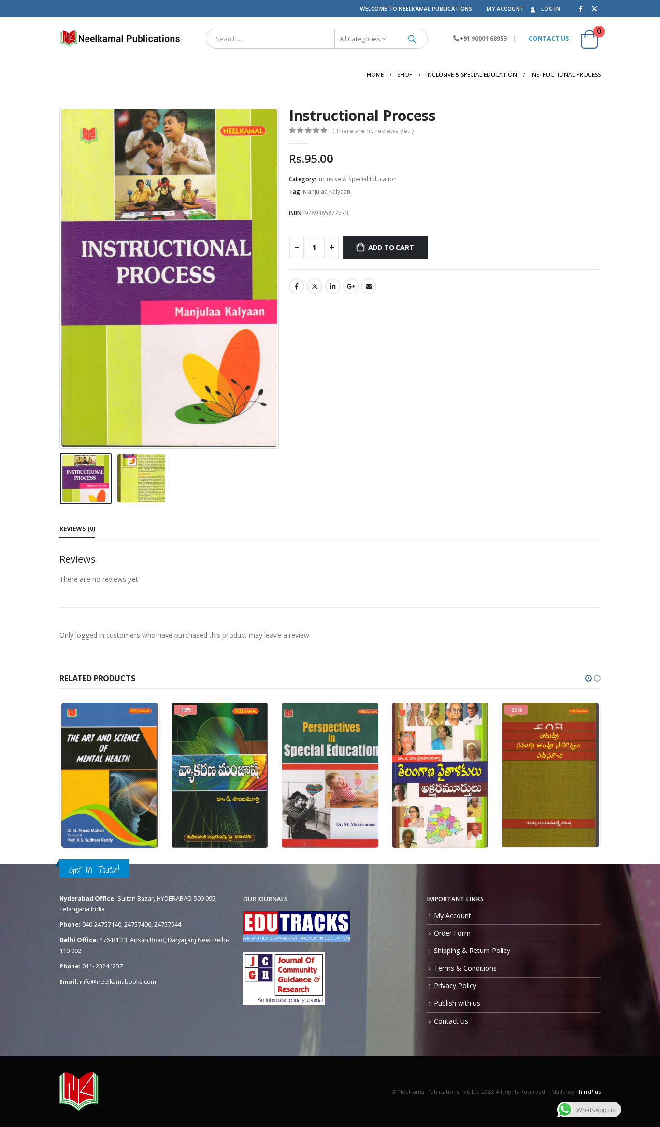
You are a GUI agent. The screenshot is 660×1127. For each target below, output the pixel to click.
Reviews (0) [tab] (77, 528)
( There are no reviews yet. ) (373, 130)
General (190, 785)
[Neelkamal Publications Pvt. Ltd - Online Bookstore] (119, 38)
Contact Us (451, 1020)
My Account (505, 8)
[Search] (412, 38)
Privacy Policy (455, 985)
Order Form (452, 932)
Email (368, 286)
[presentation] (62, 278)
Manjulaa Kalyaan (326, 192)
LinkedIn (333, 286)
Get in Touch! (94, 870)
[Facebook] (580, 8)
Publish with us (457, 1003)
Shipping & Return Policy (472, 950)
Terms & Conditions (465, 968)
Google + (351, 286)
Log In (550, 8)
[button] (588, 678)
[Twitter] (594, 8)
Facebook (296, 286)
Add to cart (391, 247)
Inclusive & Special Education (357, 179)
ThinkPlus (588, 1091)
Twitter (314, 286)
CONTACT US (549, 38)
